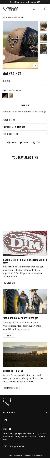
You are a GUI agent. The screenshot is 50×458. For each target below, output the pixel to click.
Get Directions (9, 283)
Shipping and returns (14, 127)
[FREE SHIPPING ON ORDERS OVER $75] (25, 301)
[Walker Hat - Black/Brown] (4, 213)
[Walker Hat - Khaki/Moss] (7, 213)
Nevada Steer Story (11, 388)
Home (5, 17)
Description (9, 120)
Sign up (7, 428)
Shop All (11, 17)
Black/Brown (5, 95)
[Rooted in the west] (25, 354)
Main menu (9, 412)
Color (12, 90)
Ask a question (10, 134)
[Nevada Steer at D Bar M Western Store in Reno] (25, 243)
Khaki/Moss (10, 95)
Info (5, 420)
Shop (9, 335)
